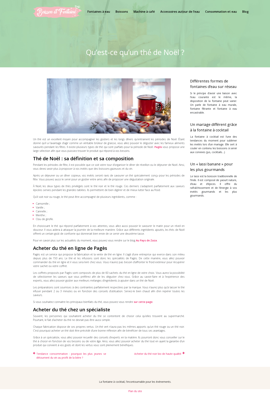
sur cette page (143, 302)
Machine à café (144, 12)
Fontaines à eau (98, 12)
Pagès (158, 147)
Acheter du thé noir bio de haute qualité (157, 353)
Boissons (122, 12)
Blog (245, 12)
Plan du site (135, 391)
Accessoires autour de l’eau (180, 12)
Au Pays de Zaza (146, 240)
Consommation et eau (221, 12)
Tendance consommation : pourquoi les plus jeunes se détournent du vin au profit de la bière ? (71, 355)
